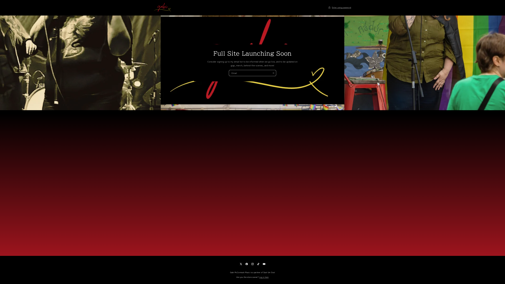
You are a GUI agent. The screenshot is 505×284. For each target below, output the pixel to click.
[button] (339, 7)
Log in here (264, 277)
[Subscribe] (273, 73)
